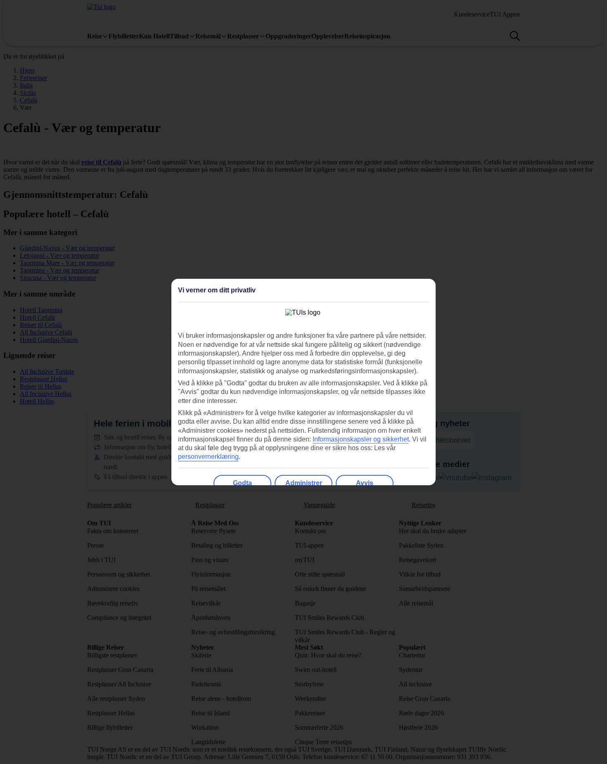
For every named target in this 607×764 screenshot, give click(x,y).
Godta (242, 482)
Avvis (364, 482)
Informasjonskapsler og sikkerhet (361, 439)
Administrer (303, 482)
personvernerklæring (208, 456)
